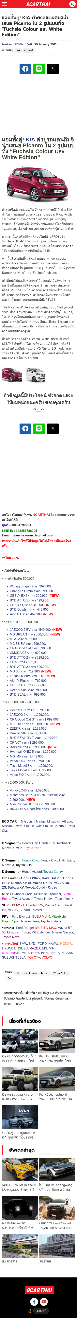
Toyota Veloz (64, 898)
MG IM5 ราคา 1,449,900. (27, 756)
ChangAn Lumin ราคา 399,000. (32, 591)
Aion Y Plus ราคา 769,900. (28, 680)
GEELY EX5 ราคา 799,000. (29, 685)
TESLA (20, 957)
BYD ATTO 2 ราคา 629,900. (29, 657)
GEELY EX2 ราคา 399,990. (29, 595)
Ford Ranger (25, 928)
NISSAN (67, 953)
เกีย (9, 978)
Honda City (30, 843)
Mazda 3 (8, 865)
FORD (42, 943)
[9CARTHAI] (38, 4)
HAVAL (53, 943)
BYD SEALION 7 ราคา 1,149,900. (34, 737)
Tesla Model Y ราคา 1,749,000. (31, 770)
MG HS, (13, 910)
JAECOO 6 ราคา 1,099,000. (29, 714)
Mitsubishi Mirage (33, 821)
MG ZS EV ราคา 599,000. (28, 643)
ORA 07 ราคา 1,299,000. (27, 742)
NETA (55, 953)
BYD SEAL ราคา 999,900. (28, 694)
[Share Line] (39, 69)
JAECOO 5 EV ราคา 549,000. (31, 629)
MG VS (59, 883)
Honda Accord (32, 871)
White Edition (60, 973)
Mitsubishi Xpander (47, 894)
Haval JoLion (52, 878)
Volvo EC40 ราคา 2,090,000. (30, 790)
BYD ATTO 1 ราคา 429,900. (29, 600)
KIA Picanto (30, 973)
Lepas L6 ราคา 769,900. (27, 676)
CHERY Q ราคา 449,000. (27, 605)
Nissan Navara (62, 932)
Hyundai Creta (22, 894)
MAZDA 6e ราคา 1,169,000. (29, 724)
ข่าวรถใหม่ (28, 50)
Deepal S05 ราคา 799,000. (29, 690)
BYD (32, 943)
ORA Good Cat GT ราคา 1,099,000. (34, 719)
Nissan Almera (12, 826)
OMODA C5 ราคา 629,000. (28, 652)
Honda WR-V (30, 878)
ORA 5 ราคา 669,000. (25, 662)
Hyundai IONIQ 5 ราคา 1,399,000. (33, 751)
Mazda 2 (8, 848)
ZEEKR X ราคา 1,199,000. (28, 728)
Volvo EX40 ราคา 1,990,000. (30, 774)
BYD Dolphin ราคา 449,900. (29, 609)
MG (44, 948)
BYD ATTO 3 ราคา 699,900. (29, 667)
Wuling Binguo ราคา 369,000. (31, 586)
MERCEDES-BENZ (36, 953)
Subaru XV (16, 887)
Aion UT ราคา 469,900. (26, 614)
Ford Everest (21, 916)
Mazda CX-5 (53, 905)
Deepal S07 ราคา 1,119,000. (30, 733)
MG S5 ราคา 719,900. (25, 671)
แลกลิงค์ (41, 1311)
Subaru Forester (31, 910)
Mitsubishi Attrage (59, 821)
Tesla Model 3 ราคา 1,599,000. (31, 765)
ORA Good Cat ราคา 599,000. (31, 648)
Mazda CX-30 (42, 883)
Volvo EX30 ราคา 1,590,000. (30, 761)
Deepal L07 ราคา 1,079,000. (30, 710)
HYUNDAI (9, 948)
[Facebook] (34, 1302)
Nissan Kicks (21, 883)
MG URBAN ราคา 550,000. (29, 634)
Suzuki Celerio (53, 826)
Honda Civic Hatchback (57, 860)
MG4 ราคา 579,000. (24, 639)
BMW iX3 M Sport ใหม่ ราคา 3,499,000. (37, 809)
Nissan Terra (30, 921)
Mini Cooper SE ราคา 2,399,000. (33, 804)
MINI (52, 948)
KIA (18, 50)
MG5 (19, 848)
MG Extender (41, 932)
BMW (23, 943)
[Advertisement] (38, 105)
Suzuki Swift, (33, 826)
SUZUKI (8, 957)
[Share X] (53, 69)
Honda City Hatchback (55, 843)
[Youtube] (44, 1302)
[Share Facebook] (25, 69)
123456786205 (26, 530)
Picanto (45, 973)
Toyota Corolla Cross (41, 887)
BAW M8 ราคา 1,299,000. (28, 747)
